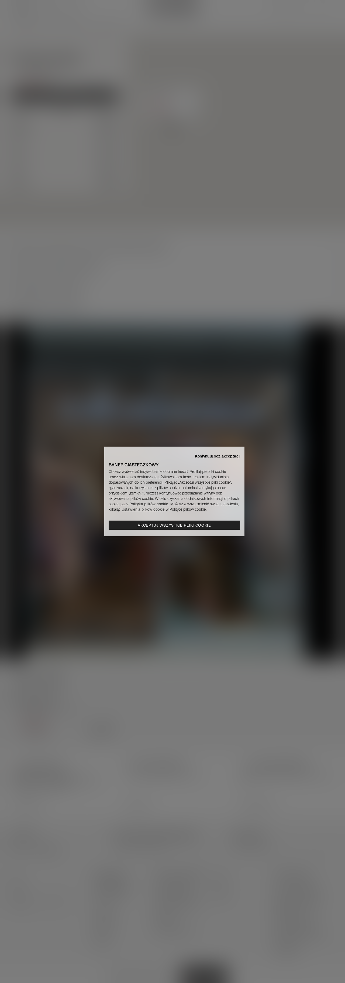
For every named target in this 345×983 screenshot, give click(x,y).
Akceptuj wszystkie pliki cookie (174, 525)
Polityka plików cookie (148, 503)
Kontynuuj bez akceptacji (217, 456)
